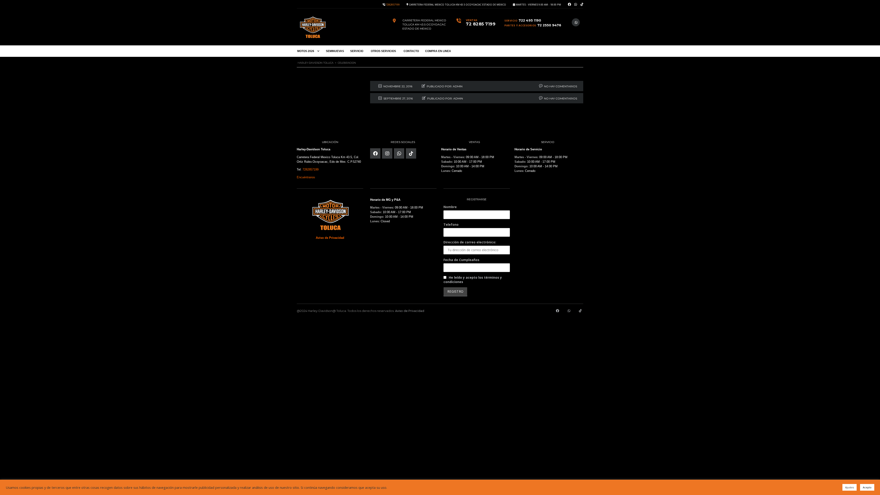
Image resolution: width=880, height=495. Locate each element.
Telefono (451, 224)
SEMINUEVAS (335, 51)
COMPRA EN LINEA (438, 51)
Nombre (450, 207)
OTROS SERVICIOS (383, 51)
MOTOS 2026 (305, 51)
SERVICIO (356, 51)
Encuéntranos (306, 177)
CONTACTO (411, 51)
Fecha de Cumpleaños (461, 260)
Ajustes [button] (849, 487)
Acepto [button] (867, 487)
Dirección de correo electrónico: (469, 242)
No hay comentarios (560, 86)
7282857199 (393, 4)
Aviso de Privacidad (409, 311)
